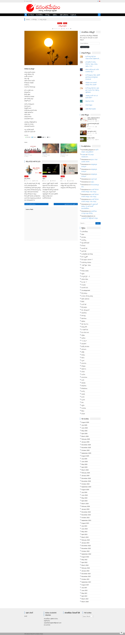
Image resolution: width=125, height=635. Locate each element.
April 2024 (84, 501)
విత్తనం (44, 178)
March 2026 (85, 436)
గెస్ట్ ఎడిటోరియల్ (85, 243)
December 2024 (86, 478)
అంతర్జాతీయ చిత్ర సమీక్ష (87, 254)
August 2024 (85, 489)
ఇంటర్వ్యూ (83, 240)
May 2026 (84, 431)
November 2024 (86, 481)
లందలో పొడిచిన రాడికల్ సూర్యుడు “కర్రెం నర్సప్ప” (90, 190)
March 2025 (85, 470)
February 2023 (85, 540)
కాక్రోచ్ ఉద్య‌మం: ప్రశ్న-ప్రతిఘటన (90, 150)
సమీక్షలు (83, 366)
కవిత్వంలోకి (84, 327)
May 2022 (84, 560)
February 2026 (85, 439)
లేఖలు (82, 411)
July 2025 (84, 459)
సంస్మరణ (83, 285)
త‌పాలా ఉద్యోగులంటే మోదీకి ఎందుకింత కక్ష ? (92, 70)
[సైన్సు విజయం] (32, 169)
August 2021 (85, 585)
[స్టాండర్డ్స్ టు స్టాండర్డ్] (83, 139)
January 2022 (85, 571)
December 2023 (86, 512)
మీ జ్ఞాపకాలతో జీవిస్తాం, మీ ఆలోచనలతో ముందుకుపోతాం (89, 206)
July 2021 (84, 588)
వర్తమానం (83, 369)
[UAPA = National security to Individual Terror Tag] (83, 119)
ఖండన (83, 397)
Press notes (85, 271)
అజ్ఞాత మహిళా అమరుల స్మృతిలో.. (70, 204)
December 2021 (86, 574)
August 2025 (85, 456)
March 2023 (85, 537)
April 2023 (84, 534)
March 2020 (85, 602)
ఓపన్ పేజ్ (83, 251)
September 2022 (86, 554)
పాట (82, 402)
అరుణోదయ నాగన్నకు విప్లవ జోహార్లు (89, 212)
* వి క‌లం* (84, 341)
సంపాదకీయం (39, 14)
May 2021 (84, 593)
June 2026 (84, 428)
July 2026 (84, 425)
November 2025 (86, 447)
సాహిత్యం (47, 14)
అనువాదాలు (84, 377)
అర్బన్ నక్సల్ (94, 179)
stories (83, 383)
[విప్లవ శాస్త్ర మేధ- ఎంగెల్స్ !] (83, 133)
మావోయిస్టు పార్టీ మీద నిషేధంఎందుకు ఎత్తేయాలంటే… (92, 57)
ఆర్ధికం (83, 273)
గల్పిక (82, 268)
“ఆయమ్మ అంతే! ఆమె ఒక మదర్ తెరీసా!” (91, 96)
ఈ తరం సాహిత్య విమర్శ (87, 296)
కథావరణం (84, 318)
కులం (62, 178)
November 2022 (86, 548)
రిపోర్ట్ (82, 352)
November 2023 (86, 515)
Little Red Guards (90, 108)
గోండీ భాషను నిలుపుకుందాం (87, 155)
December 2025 (86, 445)
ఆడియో (83, 414)
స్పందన (83, 400)
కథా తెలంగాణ (84, 324)
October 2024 (85, 484)
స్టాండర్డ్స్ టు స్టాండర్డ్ (90, 138)
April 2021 (84, 596)
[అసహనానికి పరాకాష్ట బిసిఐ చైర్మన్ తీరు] (83, 125)
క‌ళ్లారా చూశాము (63, 154)
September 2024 (86, 487)
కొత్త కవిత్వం (84, 293)
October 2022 (85, 551)
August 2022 (85, 557)
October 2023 (85, 517)
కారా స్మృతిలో (84, 257)
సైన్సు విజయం (27, 178)
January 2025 (85, 475)
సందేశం (83, 374)
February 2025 (85, 473)
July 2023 (84, 526)
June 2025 (84, 461)
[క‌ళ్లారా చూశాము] (68, 148)
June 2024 (84, 495)
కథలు (82, 234)
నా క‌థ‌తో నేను (84, 329)
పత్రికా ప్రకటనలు (64, 14)
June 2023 (84, 529)
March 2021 (85, 599)
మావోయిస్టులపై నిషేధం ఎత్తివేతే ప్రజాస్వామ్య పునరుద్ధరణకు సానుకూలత (92, 77)
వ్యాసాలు (83, 338)
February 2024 (85, 506)
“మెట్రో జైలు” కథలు (86, 265)
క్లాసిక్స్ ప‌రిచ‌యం (85, 346)
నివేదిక (83, 372)
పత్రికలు (55, 14)
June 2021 (84, 590)
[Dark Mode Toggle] (121, 632)
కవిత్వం (65, 23)
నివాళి (82, 380)
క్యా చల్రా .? (84, 282)
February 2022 (85, 568)
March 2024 (85, 503)
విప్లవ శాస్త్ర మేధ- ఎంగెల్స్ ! (91, 131)
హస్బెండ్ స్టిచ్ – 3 (85, 276)
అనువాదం (83, 363)
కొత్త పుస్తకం (84, 307)
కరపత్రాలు (83, 386)
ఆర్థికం (83, 405)
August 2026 (85, 422)
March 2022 (85, 565)
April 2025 (84, 467)
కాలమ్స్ (83, 391)
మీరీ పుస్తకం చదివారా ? (87, 259)
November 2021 (86, 576)
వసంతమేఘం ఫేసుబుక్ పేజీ (72, 612)
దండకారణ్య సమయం (86, 262)
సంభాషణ (83, 408)
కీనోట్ (82, 301)
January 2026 (85, 442)
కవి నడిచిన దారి (85, 332)
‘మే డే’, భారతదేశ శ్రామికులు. (31, 204)
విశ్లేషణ (83, 335)
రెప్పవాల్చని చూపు (91, 101)
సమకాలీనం (84, 313)
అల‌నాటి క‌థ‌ (84, 248)
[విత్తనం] (51, 169)
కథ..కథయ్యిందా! (85, 310)
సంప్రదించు (73, 14)
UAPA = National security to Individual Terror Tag (93, 118)
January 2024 (85, 509)
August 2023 (85, 523)
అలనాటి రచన (84, 287)
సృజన (82, 360)
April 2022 (84, 562)
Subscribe (85, 47)
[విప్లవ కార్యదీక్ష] (50, 148)
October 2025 (85, 450)
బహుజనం (83, 349)
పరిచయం (83, 237)
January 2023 (85, 543)
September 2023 (86, 520)
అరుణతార (83, 343)
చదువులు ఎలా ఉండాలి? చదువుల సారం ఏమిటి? (91, 83)
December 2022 (86, 545)
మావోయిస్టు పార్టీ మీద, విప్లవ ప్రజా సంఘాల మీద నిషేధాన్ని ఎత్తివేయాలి (92, 90)
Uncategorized (85, 290)
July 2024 (84, 492)
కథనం (83, 357)
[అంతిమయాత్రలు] (32, 148)
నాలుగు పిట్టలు (88, 105)
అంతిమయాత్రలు (27, 154)
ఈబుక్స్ (83, 394)
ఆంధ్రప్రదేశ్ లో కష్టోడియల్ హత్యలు (89, 218)
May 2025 (84, 464)
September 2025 (86, 453)
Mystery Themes (40, 634)
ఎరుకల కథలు (84, 279)
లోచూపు (83, 245)
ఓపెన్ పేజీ (83, 304)
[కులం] (69, 169)
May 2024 (84, 498)
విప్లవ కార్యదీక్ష (44, 154)
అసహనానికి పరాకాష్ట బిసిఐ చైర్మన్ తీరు (93, 124)
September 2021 (86, 582)
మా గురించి (31, 14)
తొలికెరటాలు (84, 388)
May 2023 (84, 531)
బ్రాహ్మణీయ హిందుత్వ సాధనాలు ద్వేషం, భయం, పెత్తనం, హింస (91, 64)
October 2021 (85, 579)
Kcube (83, 154)
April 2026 (84, 433)
